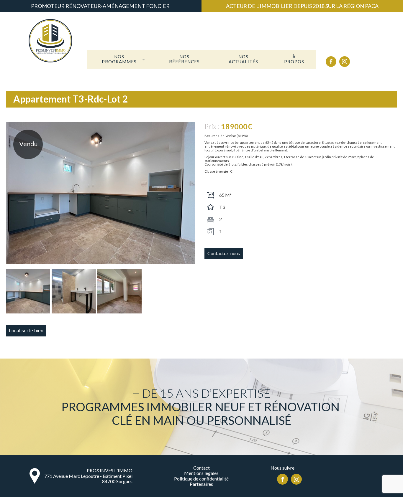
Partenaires (201, 484)
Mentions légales (201, 473)
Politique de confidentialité (201, 478)
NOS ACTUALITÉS (243, 59)
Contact (201, 467)
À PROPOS (294, 59)
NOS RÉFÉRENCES (184, 59)
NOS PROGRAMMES (119, 59)
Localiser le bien (26, 330)
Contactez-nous (223, 253)
